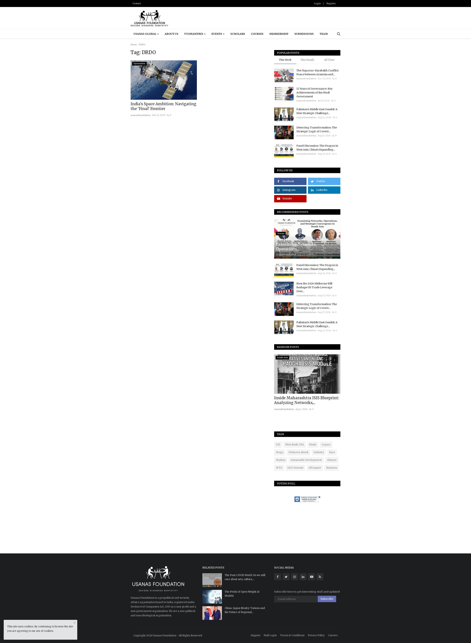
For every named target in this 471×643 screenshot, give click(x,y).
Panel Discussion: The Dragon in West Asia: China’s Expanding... (317, 147)
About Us (171, 34)
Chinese (332, 460)
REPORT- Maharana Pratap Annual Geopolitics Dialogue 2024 (306, 400)
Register (331, 3)
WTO (279, 467)
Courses (257, 34)
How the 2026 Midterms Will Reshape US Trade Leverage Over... (314, 287)
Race (332, 452)
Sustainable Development (306, 460)
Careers (333, 635)
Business (331, 467)
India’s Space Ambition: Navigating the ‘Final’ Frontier (163, 106)
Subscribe (327, 599)
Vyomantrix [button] (194, 34)
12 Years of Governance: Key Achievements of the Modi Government (314, 92)
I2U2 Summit (295, 467)
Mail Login (270, 635)
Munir (312, 444)
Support (255, 635)
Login (317, 3)
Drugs (279, 452)
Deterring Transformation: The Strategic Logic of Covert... (316, 129)
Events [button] (217, 34)
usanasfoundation (140, 115)
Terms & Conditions (292, 635)
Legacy (326, 444)
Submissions (304, 34)
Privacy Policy (316, 635)
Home (134, 44)
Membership (278, 34)
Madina (280, 460)
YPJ (278, 444)
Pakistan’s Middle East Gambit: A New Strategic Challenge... (316, 111)
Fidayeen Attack (298, 452)
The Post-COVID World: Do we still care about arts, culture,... (245, 577)
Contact (136, 3)
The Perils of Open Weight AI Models (242, 593)
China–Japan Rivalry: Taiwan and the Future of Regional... (245, 610)
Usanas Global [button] (145, 34)
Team (324, 34)
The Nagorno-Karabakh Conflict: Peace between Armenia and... (317, 72)
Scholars (237, 34)
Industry (319, 452)
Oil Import (315, 467)
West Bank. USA (294, 444)
